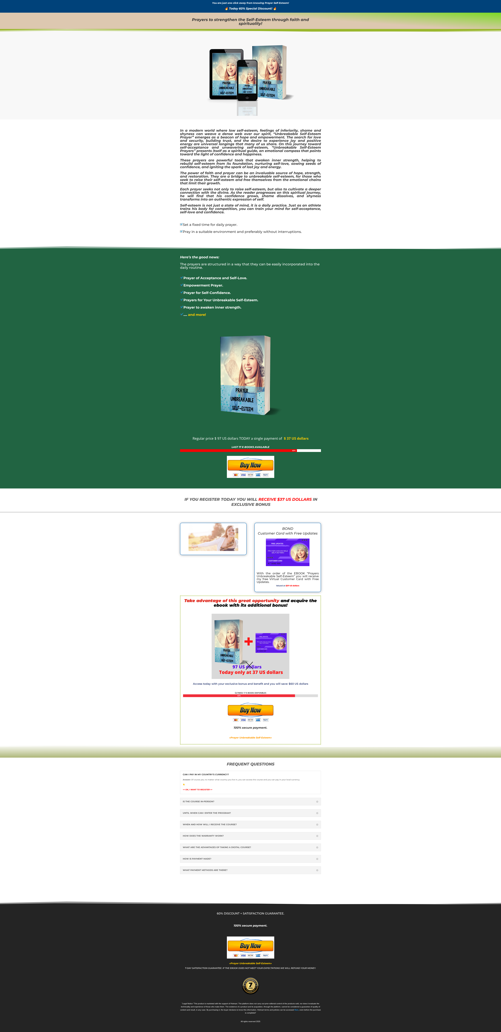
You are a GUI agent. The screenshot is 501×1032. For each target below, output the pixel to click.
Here (296, 1010)
